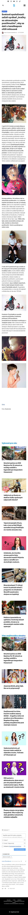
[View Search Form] (3, 5)
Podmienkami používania (15, 846)
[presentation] (14, 453)
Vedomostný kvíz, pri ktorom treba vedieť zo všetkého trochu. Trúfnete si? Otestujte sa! (13, 751)
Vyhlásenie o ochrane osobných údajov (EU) (14, 903)
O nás (14, 900)
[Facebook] (8, 1)
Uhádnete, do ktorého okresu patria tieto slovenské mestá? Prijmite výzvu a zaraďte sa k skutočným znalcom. (14, 557)
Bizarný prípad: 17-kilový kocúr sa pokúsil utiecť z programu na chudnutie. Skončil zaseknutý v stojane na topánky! (13, 589)
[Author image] (3, 33)
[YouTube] (14, 1)
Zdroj (3, 404)
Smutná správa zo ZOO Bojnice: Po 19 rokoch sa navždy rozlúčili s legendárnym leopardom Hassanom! (13, 467)
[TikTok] (20, 1)
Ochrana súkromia (8, 901)
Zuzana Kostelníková (12, 32)
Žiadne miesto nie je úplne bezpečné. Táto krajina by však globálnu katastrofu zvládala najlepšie (14, 813)
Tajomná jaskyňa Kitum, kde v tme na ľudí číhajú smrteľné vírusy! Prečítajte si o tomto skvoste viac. (14, 526)
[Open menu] (24, 5)
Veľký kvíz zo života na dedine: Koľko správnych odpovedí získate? (13, 497)
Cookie (14, 902)
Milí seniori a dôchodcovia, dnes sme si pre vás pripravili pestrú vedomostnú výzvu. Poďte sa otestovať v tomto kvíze (14, 782)
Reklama (9, 900)
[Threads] (17, 1)
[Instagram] (11, 1)
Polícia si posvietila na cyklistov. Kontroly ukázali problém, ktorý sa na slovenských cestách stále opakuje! (14, 622)
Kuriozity (4, 11)
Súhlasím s (12, 846)
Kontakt (19, 900)
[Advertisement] (14, 426)
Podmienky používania (19, 901)
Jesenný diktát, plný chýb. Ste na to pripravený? (13, 687)
